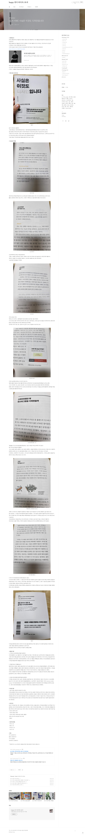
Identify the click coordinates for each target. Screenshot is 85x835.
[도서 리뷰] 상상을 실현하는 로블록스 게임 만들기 (19, 780)
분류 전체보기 (65, 35)
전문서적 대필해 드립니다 (16, 760)
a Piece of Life (65, 73)
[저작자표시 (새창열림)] (22, 769)
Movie (64, 62)
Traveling (64, 68)
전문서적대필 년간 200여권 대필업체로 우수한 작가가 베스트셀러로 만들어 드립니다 (28, 762)
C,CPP (64, 45)
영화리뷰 (71, 106)
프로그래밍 (71, 97)
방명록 (36, 7)
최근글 (63, 87)
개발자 (70, 103)
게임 (62, 105)
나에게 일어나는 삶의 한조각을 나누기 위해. (19, 811)
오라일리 (63, 103)
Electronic (65, 64)
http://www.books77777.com (16, 758)
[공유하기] (13, 770)
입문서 (74, 97)
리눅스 (68, 106)
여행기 (72, 101)
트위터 (69, 121)
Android (64, 39)
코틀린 (67, 98)
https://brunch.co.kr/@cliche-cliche (17, 49)
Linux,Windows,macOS (67, 47)
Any (63, 52)
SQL (63, 50)
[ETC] (64, 77)
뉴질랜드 (63, 108)
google (66, 97)
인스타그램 (66, 121)
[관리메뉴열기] (83, 833)
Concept (64, 42)
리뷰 (64, 97)
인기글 (67, 87)
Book (16, 776)
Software (64, 66)
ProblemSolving (65, 53)
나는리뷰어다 (68, 100)
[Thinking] (65, 70)
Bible (63, 71)
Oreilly (68, 105)
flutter (67, 101)
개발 (74, 103)
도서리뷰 (63, 101)
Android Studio (68, 108)
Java (64, 44)
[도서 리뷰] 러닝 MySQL (14, 778)
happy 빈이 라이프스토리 (18, 2)
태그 (14, 7)
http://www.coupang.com (15, 749)
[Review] (12, 776)
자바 (72, 103)
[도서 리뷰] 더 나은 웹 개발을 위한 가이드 (18, 781)
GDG (63, 57)
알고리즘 (71, 105)
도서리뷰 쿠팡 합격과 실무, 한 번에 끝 (19, 751)
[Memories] (65, 55)
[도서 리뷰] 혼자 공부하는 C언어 (16, 784)
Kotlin (64, 48)
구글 (72, 100)
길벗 (65, 106)
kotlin (63, 106)
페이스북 (63, 121)
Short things (65, 75)
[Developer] (65, 37)
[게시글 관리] (15, 770)
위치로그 (29, 7)
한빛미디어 (64, 98)
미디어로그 (21, 7)
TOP (75, 831)
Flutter (64, 40)
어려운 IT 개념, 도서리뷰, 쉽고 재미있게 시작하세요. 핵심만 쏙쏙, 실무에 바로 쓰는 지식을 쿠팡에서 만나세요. (31, 753)
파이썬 (67, 103)
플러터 (65, 105)
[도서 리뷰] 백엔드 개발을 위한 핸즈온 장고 (18, 783)
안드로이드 (64, 100)
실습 (69, 101)
